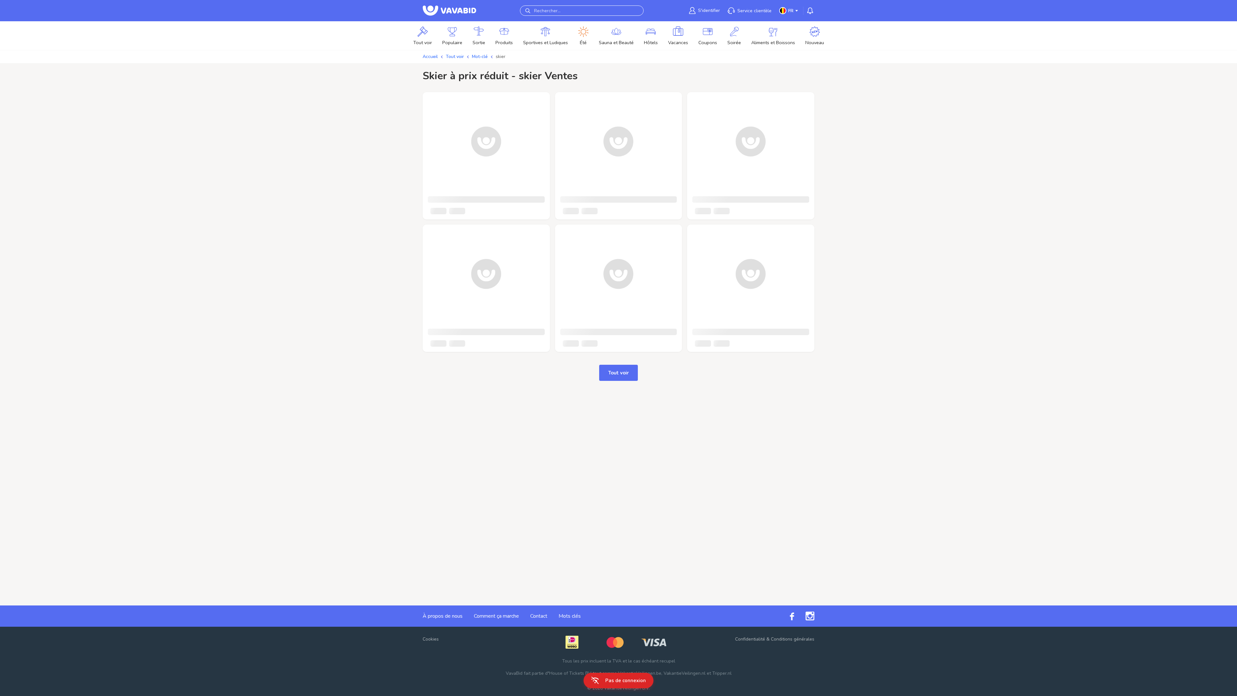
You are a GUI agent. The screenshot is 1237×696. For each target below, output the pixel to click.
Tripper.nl (722, 673)
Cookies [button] (431, 639)
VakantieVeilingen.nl (684, 673)
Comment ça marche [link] (496, 616)
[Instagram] (804, 616)
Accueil (430, 56)
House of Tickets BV (570, 673)
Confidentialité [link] (750, 639)
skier (500, 56)
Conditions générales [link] (792, 639)
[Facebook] (786, 616)
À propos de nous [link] (443, 616)
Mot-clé (480, 56)
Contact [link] (538, 616)
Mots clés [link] (570, 616)
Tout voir (455, 56)
